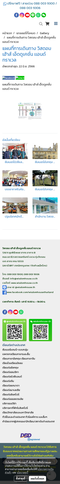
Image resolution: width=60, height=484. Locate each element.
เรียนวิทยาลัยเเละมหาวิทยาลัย (18, 412)
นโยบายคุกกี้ (22, 472)
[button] (40, 24)
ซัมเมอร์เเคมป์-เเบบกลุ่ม (15, 349)
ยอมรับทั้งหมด (37, 478)
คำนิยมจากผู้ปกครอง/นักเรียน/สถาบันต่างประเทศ (28, 421)
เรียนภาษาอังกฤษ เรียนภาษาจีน (18, 358)
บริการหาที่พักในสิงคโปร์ (15, 408)
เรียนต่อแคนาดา (11, 385)
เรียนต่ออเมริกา (10, 372)
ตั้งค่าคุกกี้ (20, 478)
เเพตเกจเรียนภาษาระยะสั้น (16, 354)
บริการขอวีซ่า (9, 403)
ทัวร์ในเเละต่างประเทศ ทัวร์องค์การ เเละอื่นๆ (24, 417)
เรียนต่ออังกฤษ (10, 367)
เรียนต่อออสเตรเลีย (12, 399)
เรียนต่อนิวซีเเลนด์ (12, 376)
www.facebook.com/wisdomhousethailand (30, 292)
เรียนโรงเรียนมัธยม (12, 363)
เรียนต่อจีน (8, 381)
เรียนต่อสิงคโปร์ (10, 394)
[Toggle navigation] (55, 23)
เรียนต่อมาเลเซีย (11, 390)
